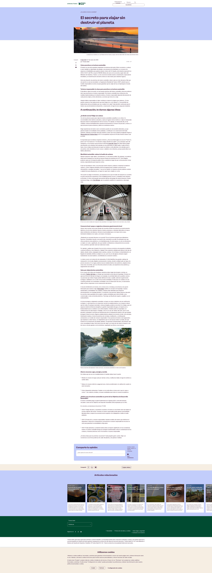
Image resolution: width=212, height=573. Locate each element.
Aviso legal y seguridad (139, 530)
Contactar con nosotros (138, 532)
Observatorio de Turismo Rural (89, 134)
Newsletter (109, 530)
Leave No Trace (112, 143)
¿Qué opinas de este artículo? (85, 452)
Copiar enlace (126, 467)
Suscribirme (128, 4)
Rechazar (101, 568)
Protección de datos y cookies (123, 530)
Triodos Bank (71, 520)
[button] (210, 499)
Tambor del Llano (91, 274)
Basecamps (100, 288)
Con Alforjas (96, 180)
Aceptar (93, 568)
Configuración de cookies (115, 568)
